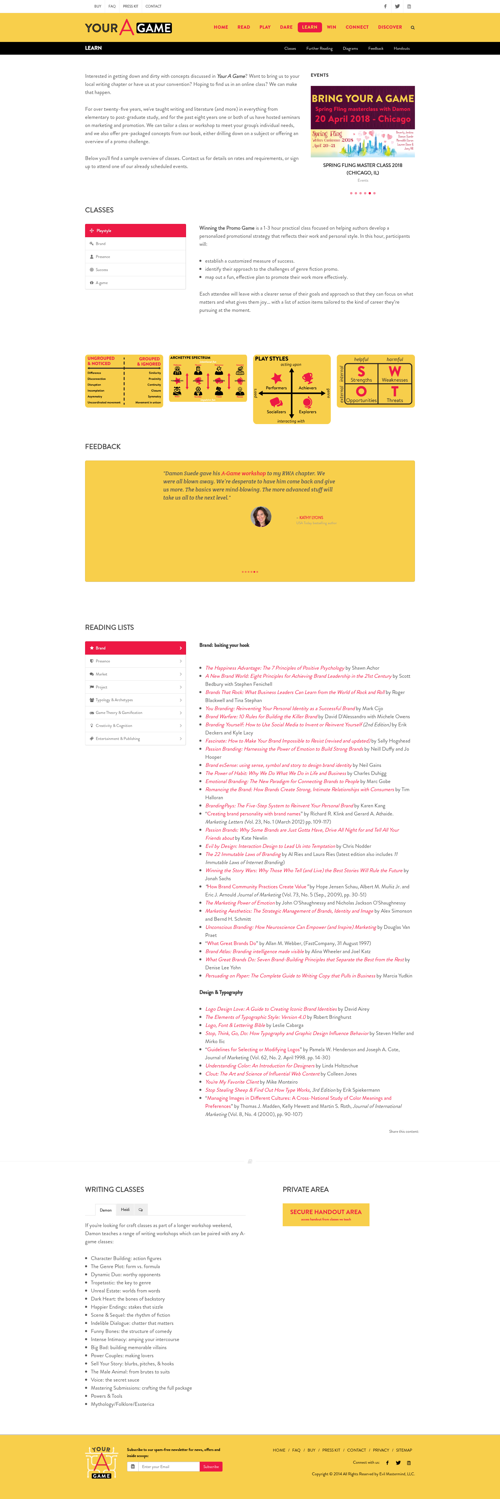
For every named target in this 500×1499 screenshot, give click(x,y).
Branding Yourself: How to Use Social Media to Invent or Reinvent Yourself (283, 724)
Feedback (375, 48)
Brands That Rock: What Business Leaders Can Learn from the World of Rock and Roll (295, 692)
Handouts (402, 48)
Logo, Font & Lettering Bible (235, 1025)
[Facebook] (385, 6)
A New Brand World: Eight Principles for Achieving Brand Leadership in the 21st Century (298, 676)
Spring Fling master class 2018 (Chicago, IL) (362, 169)
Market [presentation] (101, 674)
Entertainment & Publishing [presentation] (118, 738)
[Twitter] (397, 6)
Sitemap (404, 1450)
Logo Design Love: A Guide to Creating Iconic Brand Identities (271, 1009)
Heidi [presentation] (125, 1209)
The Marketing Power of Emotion (240, 903)
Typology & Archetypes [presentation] (114, 700)
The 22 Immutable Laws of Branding (243, 854)
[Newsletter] (409, 6)
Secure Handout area (326, 1215)
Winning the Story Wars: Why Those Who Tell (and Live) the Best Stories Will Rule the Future (304, 870)
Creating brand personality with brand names (254, 813)
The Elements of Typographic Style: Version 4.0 (255, 1017)
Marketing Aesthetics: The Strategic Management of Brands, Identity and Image (289, 911)
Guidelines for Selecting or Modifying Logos (253, 1049)
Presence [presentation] (103, 256)
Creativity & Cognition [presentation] (114, 725)
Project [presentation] (101, 687)
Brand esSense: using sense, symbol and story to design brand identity (278, 765)
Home (279, 1450)
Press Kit (130, 6)
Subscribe (211, 1466)
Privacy (381, 1450)
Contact (153, 6)
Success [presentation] (102, 269)
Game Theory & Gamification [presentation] (119, 712)
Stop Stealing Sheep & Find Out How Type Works (257, 1090)
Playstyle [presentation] (103, 230)
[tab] (135, 230)
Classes (290, 48)
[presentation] (141, 1209)
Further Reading (319, 48)
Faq (112, 6)
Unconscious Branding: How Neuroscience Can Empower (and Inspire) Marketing (290, 927)
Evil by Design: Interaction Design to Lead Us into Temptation (270, 846)
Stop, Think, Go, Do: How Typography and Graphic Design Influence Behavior (286, 1033)
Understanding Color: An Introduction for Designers (260, 1065)
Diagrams (350, 48)
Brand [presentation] (101, 243)
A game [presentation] (102, 283)
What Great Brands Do (231, 943)
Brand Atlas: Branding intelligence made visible (254, 951)
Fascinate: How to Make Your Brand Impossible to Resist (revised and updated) (287, 741)
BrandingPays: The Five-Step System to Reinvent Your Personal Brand (279, 805)
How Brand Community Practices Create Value (256, 886)
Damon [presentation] (106, 1210)
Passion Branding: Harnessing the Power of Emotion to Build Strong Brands (284, 749)
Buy (97, 6)
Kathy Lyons (311, 517)
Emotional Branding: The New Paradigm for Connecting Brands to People (282, 781)
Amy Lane (262, 552)
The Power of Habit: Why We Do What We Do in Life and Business (275, 773)
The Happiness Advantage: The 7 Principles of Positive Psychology (274, 668)
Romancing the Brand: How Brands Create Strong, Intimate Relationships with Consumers (299, 789)
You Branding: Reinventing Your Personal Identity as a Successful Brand (280, 708)
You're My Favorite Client (232, 1082)
